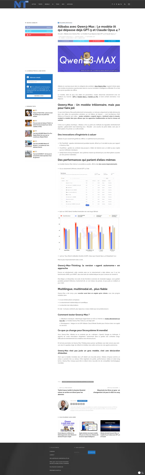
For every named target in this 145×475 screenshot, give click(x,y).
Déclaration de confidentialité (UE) (59, 458)
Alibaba (65, 381)
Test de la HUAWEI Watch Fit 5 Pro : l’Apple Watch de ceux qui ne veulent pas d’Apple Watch (42, 135)
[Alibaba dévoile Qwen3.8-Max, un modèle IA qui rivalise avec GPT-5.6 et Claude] (110, 425)
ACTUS (34, 4)
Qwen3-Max (89, 381)
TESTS (40, 4)
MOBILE (47, 4)
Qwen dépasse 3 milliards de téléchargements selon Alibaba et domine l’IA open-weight (67, 434)
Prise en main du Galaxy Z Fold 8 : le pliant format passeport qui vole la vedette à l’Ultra (43, 124)
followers (49, 27)
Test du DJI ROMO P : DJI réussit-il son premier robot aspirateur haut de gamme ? (42, 155)
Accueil (60, 34)
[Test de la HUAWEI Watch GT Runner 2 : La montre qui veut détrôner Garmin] (28, 143)
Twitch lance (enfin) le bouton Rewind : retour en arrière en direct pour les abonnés (72, 392)
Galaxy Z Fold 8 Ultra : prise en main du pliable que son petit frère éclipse (43, 114)
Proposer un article (55, 470)
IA (52, 4)
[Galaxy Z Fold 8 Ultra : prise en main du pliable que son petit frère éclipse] (28, 113)
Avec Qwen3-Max (100, 86)
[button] (141, 472)
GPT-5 (75, 97)
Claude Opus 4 (82, 97)
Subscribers (48, 34)
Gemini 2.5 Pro (93, 97)
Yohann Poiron (79, 36)
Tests (35, 110)
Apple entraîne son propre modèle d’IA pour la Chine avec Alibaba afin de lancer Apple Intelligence (88, 434)
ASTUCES (70, 4)
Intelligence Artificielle (65, 22)
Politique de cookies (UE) (56, 467)
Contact (52, 455)
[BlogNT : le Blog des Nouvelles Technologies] (21, 4)
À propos (52, 451)
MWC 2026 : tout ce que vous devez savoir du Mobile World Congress (59, 462)
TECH (57, 4)
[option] (67, 429)
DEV (63, 4)
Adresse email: (35, 77)
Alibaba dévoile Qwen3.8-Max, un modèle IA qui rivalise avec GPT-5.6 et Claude (110, 434)
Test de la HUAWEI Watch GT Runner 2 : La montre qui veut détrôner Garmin (41, 145)
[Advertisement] (32, 14)
